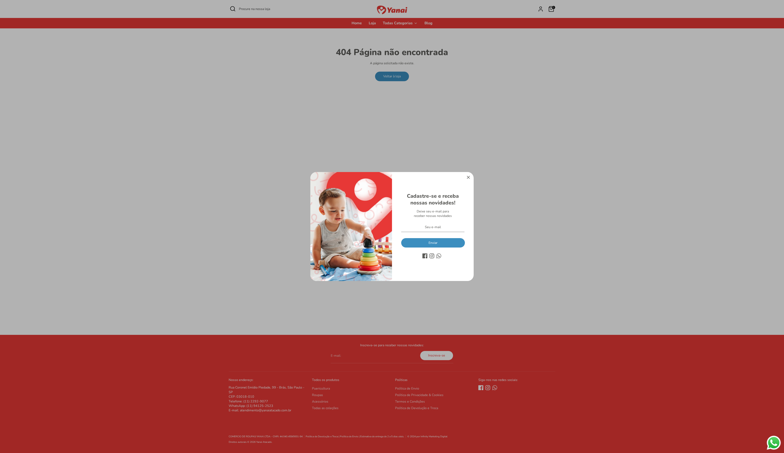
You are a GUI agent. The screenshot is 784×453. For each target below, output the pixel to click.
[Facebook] (424, 255)
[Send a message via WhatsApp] (774, 443)
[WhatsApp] (438, 255)
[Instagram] (431, 255)
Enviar (433, 243)
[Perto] (468, 177)
